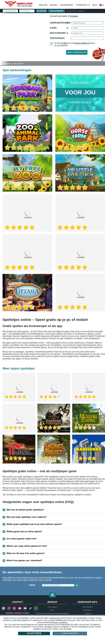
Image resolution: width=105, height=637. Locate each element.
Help (94, 5)
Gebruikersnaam (60, 23)
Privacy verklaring (59, 622)
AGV (65, 43)
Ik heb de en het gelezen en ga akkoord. (75, 44)
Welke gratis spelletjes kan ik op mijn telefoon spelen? (34, 524)
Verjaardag (57, 38)
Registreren (56, 11)
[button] (52, 595)
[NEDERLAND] (102, 5)
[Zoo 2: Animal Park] (0, 39)
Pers (52, 610)
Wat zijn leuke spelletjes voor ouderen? (27, 517)
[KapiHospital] (19, 418)
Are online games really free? (21, 538)
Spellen (43, 5)
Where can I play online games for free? (27, 546)
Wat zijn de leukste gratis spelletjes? (25, 509)
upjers (19, 4)
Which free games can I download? (24, 560)
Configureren (69, 633)
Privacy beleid (80, 43)
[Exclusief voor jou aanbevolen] (80, 93)
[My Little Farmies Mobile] (80, 252)
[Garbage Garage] (53, 418)
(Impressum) (54, 618)
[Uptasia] (27, 292)
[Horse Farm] (80, 133)
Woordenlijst (87, 607)
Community (82, 5)
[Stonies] (27, 252)
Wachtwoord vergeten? (75, 11)
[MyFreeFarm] (53, 387)
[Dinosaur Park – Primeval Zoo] (27, 93)
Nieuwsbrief (66, 5)
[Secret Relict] (53, 449)
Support (87, 613)
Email (32, 585)
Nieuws (53, 5)
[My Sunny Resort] (80, 292)
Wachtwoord (58, 33)
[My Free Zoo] (27, 173)
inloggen (74, 16)
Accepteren (34, 633)
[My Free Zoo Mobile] (80, 212)
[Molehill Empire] (88, 418)
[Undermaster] (88, 387)
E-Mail (53, 28)
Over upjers (52, 607)
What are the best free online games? (26, 553)
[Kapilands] (88, 449)
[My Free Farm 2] (27, 212)
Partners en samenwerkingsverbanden (52, 613)
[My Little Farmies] (80, 173)
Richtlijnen (87, 610)
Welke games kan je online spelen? (24, 531)
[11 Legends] (19, 449)
